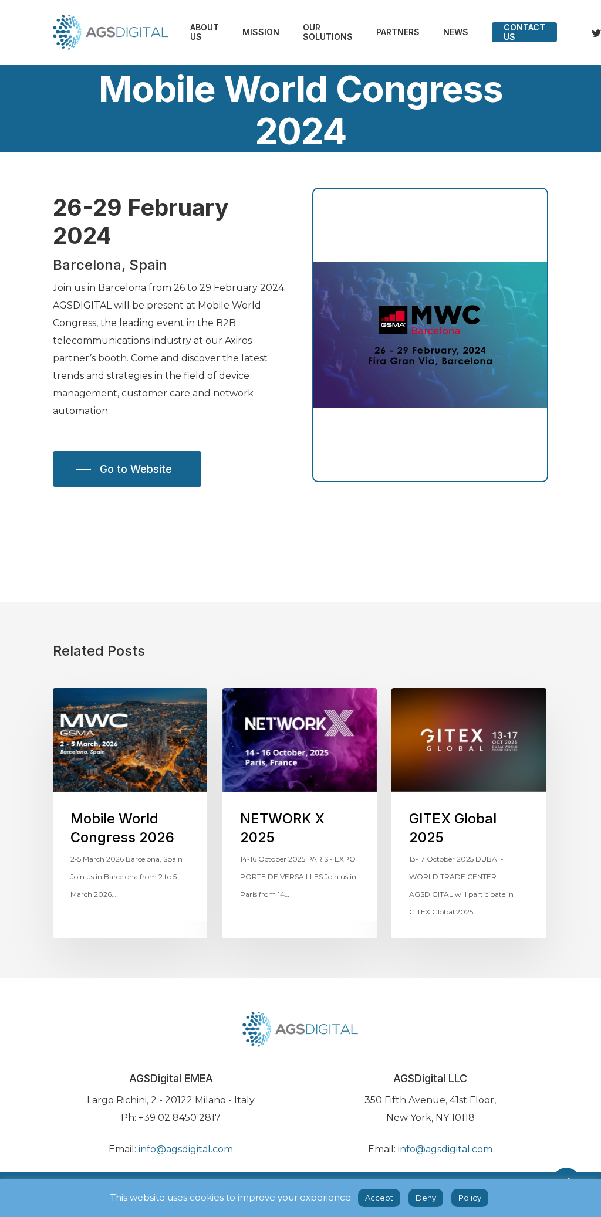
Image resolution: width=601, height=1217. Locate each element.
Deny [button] (426, 1197)
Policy (469, 1197)
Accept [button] (379, 1197)
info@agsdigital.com (186, 1149)
